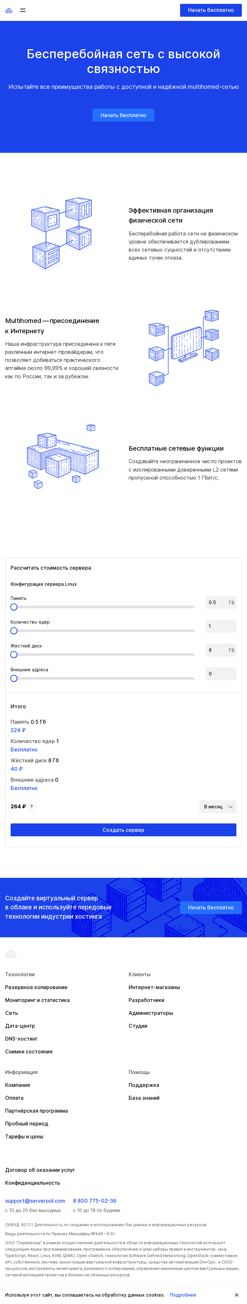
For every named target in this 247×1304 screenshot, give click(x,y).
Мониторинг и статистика (37, 1000)
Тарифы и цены (24, 1136)
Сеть (11, 1013)
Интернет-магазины (154, 987)
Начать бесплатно (211, 10)
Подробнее (183, 1295)
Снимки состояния (28, 1051)
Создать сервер (123, 830)
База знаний (144, 1098)
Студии (138, 1026)
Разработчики (146, 1000)
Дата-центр (20, 1026)
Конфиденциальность (32, 1183)
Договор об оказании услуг (40, 1170)
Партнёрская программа (36, 1110)
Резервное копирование (36, 987)
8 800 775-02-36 (94, 1201)
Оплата (14, 1098)
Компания (17, 1085)
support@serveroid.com (35, 1201)
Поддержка (144, 1085)
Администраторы (151, 1013)
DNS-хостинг (21, 1038)
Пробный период (26, 1123)
